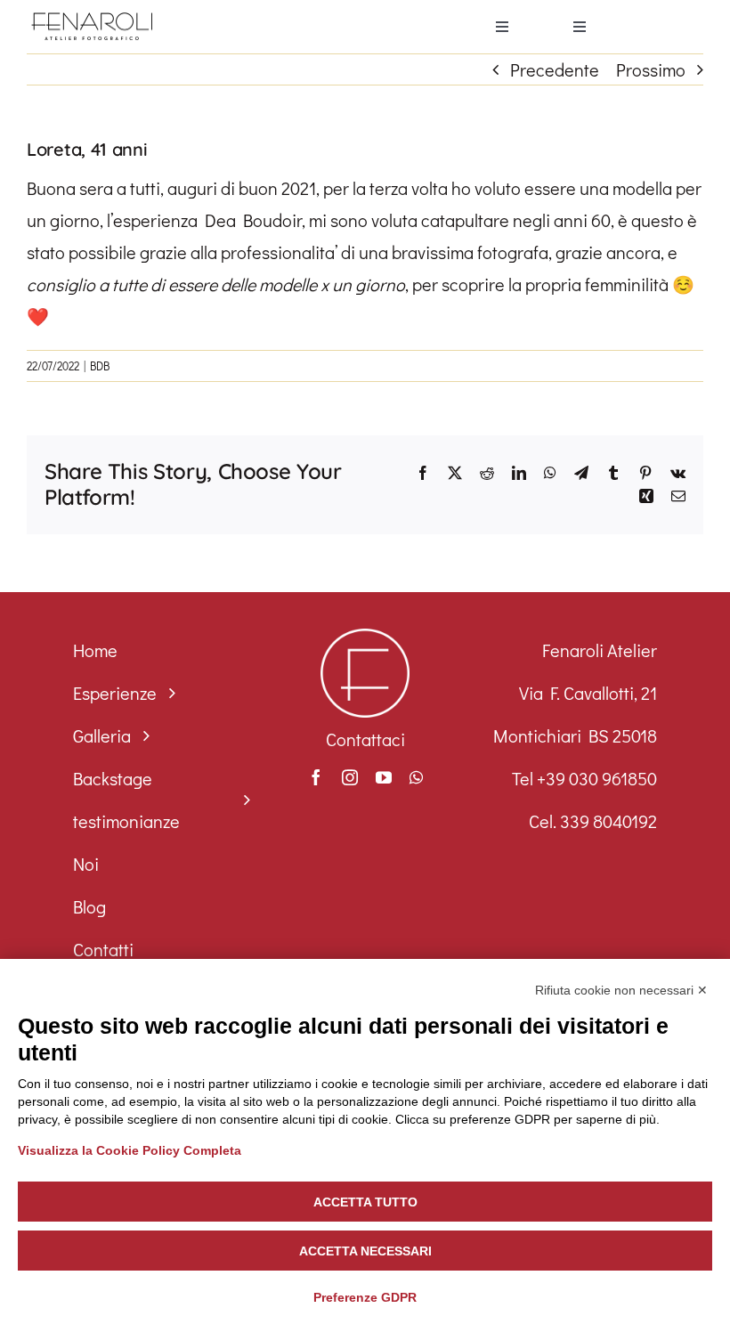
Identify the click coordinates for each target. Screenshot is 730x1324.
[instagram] (350, 777)
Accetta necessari (365, 1251)
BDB (100, 365)
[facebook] (316, 777)
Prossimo (650, 69)
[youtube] (384, 777)
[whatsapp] (416, 777)
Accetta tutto (365, 1202)
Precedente (554, 69)
